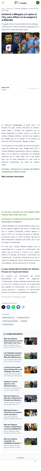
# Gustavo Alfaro (8, 324)
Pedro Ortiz (5, 87)
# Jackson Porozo (23, 317)
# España (24, 321)
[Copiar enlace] (23, 307)
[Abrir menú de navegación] (3, 2)
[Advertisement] (20, 69)
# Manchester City (8, 317)
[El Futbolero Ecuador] (20, 2)
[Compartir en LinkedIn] (18, 307)
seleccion (10, 8)
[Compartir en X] (3, 307)
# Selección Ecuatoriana (10, 321)
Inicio (3, 8)
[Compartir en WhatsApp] (13, 307)
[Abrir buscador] (37, 2)
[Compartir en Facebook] (8, 307)
